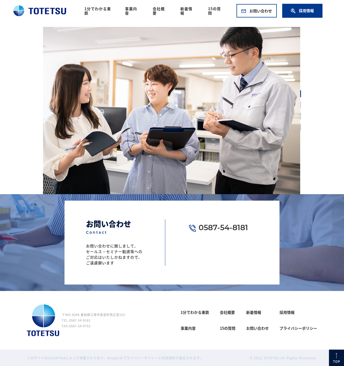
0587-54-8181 (223, 228)
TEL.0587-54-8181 (76, 320)
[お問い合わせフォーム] (245, 259)
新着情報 (186, 11)
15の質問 (214, 11)
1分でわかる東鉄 (97, 11)
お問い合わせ (260, 10)
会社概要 (159, 11)
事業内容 (131, 11)
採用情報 (306, 10)
